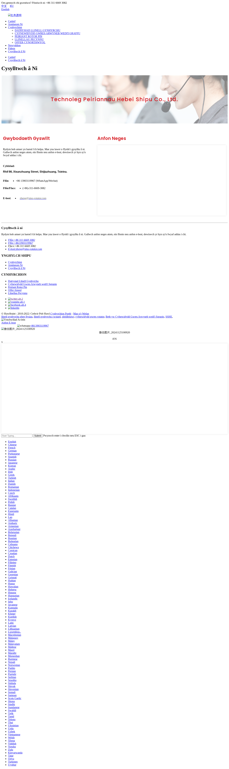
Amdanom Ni (15, 24)
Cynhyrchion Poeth (60, 313)
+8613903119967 (39, 325)
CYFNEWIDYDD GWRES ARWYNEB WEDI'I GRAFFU (47, 33)
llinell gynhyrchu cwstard (47, 316)
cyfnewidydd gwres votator (89, 316)
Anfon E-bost (8, 322)
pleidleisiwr (68, 316)
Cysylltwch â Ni (16, 51)
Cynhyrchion (15, 27)
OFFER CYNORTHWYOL (30, 42)
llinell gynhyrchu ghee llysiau (17, 316)
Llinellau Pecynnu (17, 293)
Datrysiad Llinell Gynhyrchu (23, 281)
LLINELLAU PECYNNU (29, 39)
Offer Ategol (14, 290)
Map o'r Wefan (81, 313)
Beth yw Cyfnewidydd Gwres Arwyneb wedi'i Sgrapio (135, 316)
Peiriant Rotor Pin (17, 287)
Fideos (11, 48)
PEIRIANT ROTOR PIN (28, 36)
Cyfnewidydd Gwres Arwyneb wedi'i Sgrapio (32, 284)
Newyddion (14, 45)
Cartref (11, 21)
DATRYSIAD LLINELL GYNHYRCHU (37, 30)
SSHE (168, 316)
